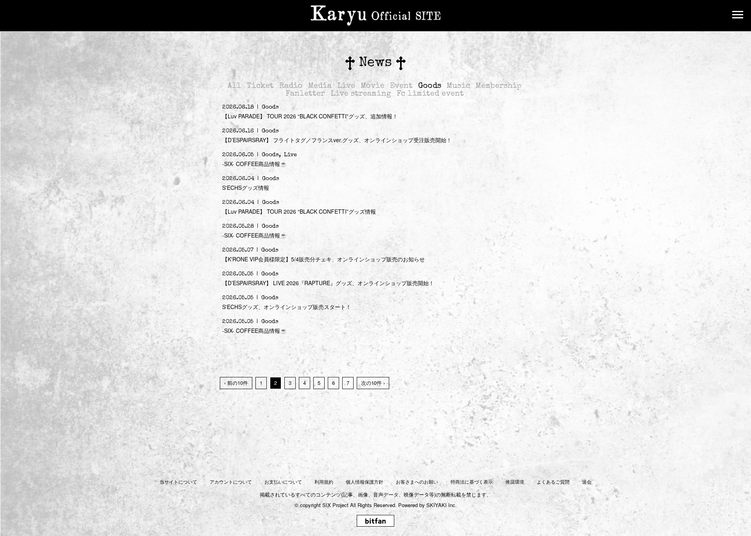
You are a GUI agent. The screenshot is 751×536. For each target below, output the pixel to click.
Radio (291, 86)
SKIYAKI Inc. (441, 505)
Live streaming (361, 94)
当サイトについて (178, 481)
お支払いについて (283, 481)
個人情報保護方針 (364, 481)
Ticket (260, 86)
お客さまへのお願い (417, 481)
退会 (586, 481)
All (234, 86)
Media (320, 86)
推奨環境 (514, 481)
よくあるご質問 (553, 481)
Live (346, 86)
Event (401, 86)
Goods (429, 86)
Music (458, 86)
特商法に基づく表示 (472, 481)
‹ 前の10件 (236, 382)
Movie (372, 86)
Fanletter (305, 94)
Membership (498, 86)
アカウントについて (231, 481)
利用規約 (323, 481)
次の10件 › (373, 382)
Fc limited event (430, 94)
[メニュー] (737, 15)
